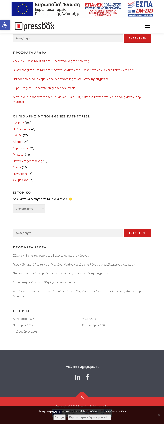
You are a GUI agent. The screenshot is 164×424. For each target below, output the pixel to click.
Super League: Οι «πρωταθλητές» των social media (44, 88)
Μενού (147, 25)
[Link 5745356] (34, 25)
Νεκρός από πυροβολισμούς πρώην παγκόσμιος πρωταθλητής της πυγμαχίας (60, 79)
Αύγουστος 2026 (23, 318)
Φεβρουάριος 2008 (25, 331)
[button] (5, 25)
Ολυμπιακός (20, 180)
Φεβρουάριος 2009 (94, 325)
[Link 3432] (82, 397)
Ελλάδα (17, 135)
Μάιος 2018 (89, 318)
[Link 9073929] (87, 377)
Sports (17, 167)
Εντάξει (59, 417)
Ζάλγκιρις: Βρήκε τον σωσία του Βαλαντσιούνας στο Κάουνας (51, 61)
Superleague (21, 148)
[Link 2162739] (77, 377)
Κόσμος (18, 141)
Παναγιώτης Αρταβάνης (27, 161)
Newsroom (20, 173)
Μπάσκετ (18, 154)
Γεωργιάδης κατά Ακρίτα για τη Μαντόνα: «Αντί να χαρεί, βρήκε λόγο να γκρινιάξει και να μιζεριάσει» (74, 70)
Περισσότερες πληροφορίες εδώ (89, 417)
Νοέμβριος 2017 (23, 325)
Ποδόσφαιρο (21, 129)
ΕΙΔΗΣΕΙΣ (18, 122)
